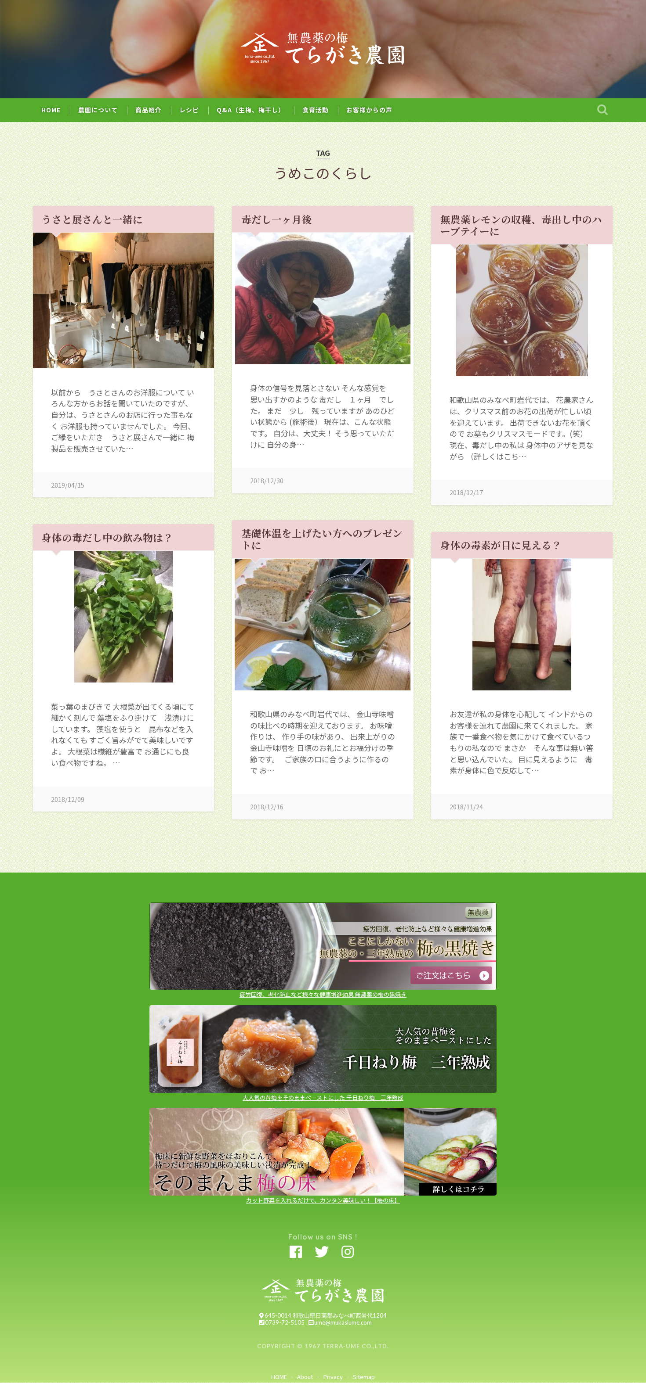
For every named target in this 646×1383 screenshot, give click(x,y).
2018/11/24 (466, 806)
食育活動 (315, 109)
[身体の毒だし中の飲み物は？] (123, 617)
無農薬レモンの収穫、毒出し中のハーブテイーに (521, 225)
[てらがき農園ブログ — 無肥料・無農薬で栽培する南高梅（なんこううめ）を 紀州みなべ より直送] (323, 49)
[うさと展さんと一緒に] (123, 300)
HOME (51, 109)
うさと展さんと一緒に (92, 219)
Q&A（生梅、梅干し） (251, 109)
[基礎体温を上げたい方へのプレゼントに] (322, 624)
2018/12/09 (67, 799)
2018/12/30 (266, 480)
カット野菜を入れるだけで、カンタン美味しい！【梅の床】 (323, 1200)
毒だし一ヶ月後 (276, 219)
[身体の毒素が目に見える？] (521, 624)
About (305, 1376)
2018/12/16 (266, 806)
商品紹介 (148, 109)
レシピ (189, 109)
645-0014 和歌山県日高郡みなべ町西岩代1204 (326, 1315)
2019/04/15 (67, 484)
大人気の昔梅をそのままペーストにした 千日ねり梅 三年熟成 (323, 1097)
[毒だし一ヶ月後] (322, 298)
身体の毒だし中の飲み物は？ (107, 537)
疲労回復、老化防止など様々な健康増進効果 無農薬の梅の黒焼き (323, 994)
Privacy (333, 1376)
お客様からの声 (369, 109)
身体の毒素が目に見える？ (501, 545)
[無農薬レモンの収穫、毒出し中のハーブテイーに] (521, 310)
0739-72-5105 (285, 1322)
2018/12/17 (466, 492)
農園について (98, 109)
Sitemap (364, 1376)
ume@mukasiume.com (343, 1322)
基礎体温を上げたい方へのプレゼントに (322, 539)
